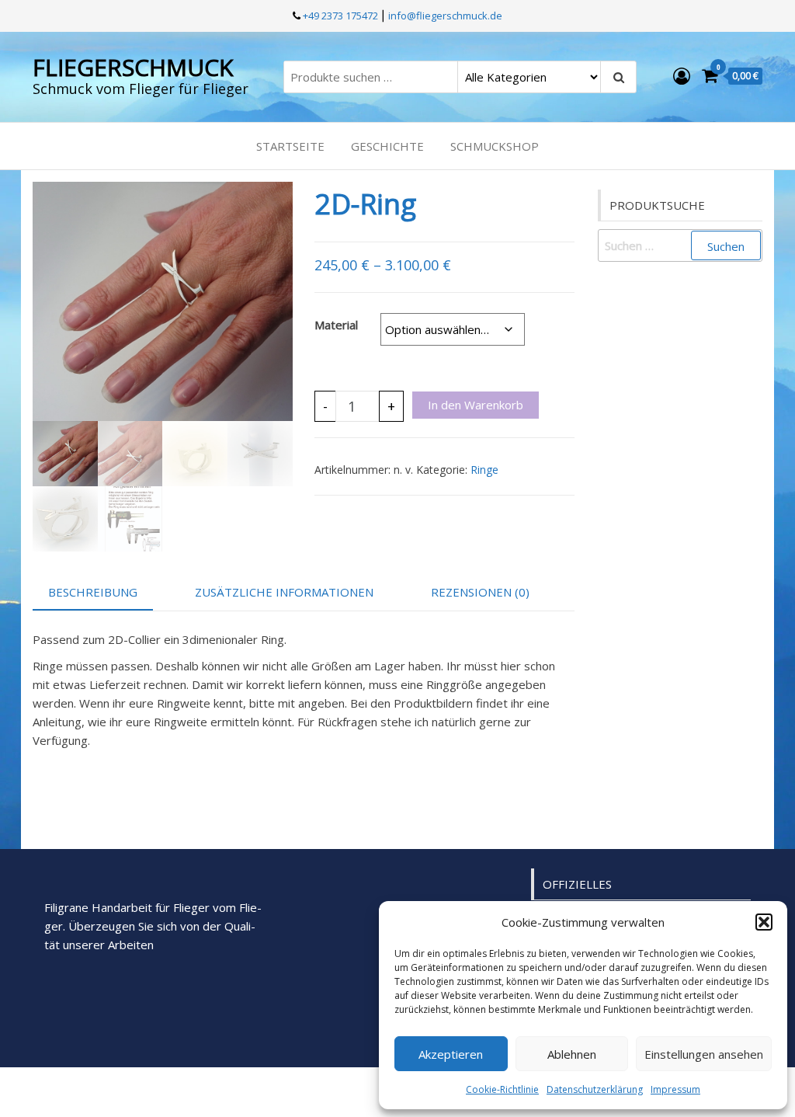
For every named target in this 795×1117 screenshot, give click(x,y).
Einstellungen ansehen (703, 1054)
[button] (764, 922)
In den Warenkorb (475, 404)
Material (336, 324)
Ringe (484, 469)
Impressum (675, 1089)
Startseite (290, 146)
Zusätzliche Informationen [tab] (284, 592)
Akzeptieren (450, 1054)
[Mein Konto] (681, 75)
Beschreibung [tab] (92, 592)
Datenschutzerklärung (595, 1089)
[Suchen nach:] (680, 245)
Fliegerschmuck (133, 67)
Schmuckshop (494, 146)
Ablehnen (571, 1054)
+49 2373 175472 (339, 16)
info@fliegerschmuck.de (445, 16)
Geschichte (387, 146)
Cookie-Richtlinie (502, 1089)
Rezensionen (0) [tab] (480, 592)
